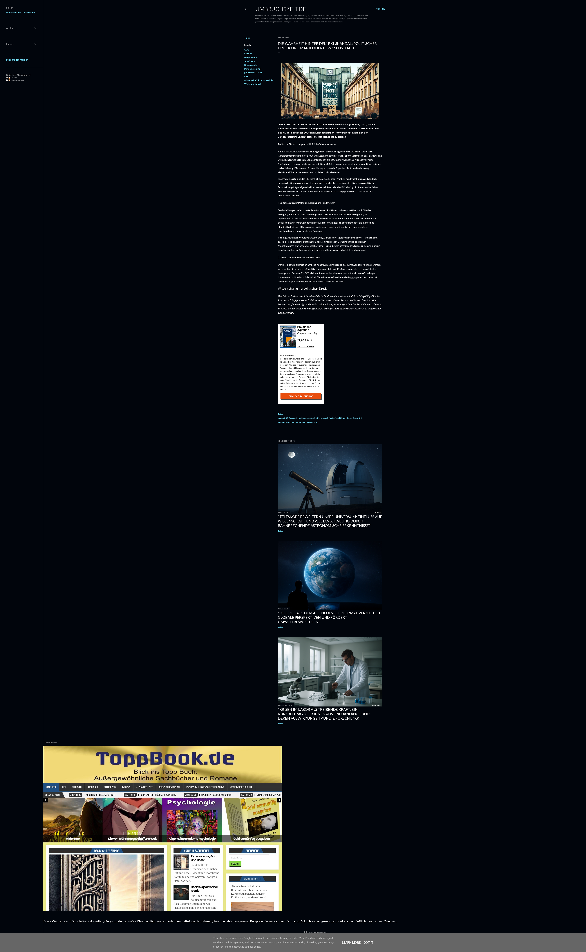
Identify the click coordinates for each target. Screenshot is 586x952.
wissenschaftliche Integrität (258, 80)
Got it (368, 942)
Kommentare (17, 80)
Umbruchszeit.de (280, 8)
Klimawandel (250, 65)
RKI (246, 76)
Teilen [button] (247, 37)
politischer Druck (253, 72)
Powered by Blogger (317, 932)
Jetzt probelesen (305, 346)
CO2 (246, 49)
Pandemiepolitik (252, 68)
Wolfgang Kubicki (253, 84)
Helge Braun (250, 57)
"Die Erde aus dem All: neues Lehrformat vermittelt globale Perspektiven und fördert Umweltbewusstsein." (329, 617)
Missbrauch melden (17, 59)
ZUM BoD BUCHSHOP (301, 396)
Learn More (351, 942)
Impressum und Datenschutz (20, 12)
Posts (13, 77)
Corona (248, 53)
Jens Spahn (249, 61)
